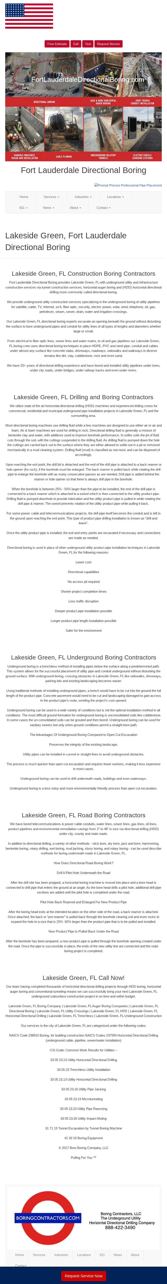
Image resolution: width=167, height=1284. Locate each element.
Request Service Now (83, 1276)
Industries (82, 197)
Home (24, 197)
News (47, 207)
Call (75, 44)
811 (22, 207)
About (74, 207)
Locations (114, 197)
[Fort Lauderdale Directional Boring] (83, 1218)
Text (88, 44)
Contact (103, 207)
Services (50, 197)
